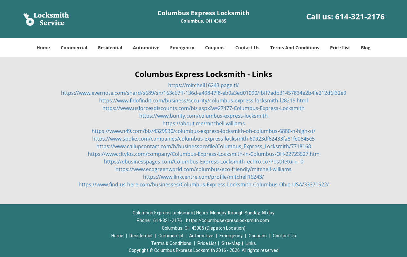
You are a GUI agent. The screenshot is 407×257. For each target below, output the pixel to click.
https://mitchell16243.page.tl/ (203, 85)
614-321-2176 (360, 16)
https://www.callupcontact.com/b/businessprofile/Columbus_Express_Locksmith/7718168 (203, 146)
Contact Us (247, 48)
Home (43, 48)
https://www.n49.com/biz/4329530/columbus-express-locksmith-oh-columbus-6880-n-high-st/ (203, 131)
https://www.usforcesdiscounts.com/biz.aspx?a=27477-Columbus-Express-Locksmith (203, 108)
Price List (340, 48)
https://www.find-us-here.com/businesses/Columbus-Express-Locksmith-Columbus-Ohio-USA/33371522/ (204, 184)
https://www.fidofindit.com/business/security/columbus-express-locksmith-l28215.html (203, 100)
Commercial (74, 48)
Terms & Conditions (171, 243)
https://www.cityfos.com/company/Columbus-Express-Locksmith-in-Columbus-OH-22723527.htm (204, 153)
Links (250, 243)
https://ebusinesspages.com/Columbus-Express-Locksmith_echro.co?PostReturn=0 (203, 161)
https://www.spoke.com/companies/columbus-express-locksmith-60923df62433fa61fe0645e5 (203, 138)
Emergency (182, 48)
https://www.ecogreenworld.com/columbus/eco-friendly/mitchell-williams (203, 169)
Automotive (146, 48)
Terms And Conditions (294, 48)
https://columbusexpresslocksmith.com (227, 220)
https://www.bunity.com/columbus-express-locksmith (203, 115)
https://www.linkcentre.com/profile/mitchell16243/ (203, 176)
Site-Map (231, 243)
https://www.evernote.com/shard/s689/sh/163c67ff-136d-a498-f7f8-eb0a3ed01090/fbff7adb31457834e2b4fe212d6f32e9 (203, 92)
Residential (110, 48)
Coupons (214, 48)
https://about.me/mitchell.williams (203, 123)
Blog (365, 48)
